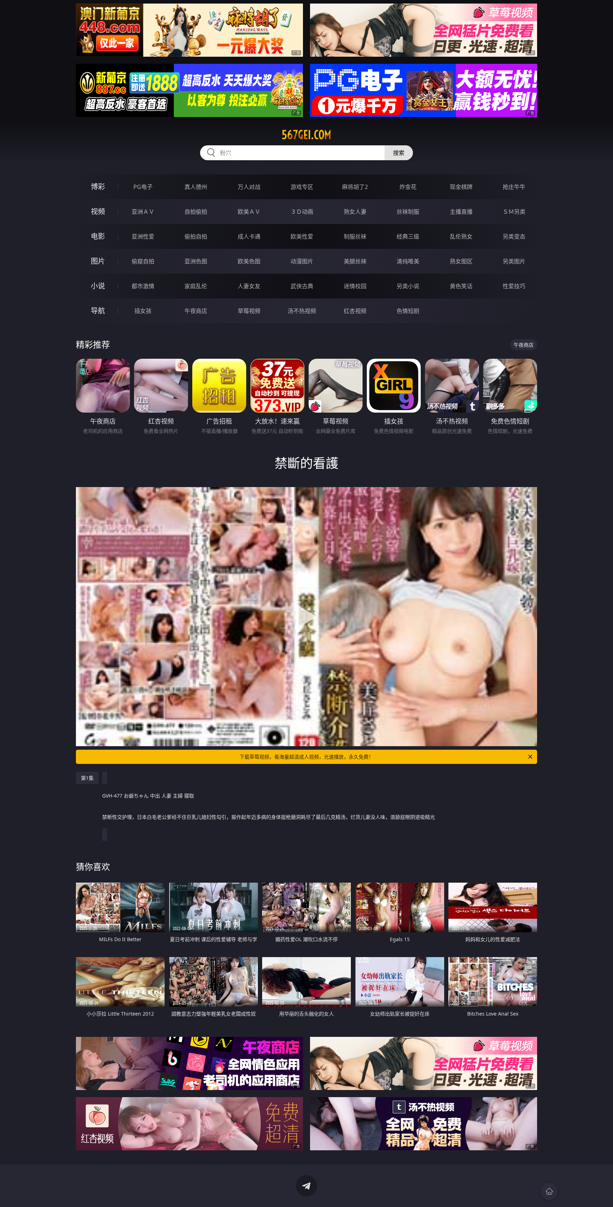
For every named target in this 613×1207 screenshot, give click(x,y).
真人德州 (195, 187)
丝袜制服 (408, 212)
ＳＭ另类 (514, 212)
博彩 (98, 186)
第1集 (87, 778)
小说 (98, 286)
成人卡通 (249, 236)
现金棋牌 (461, 187)
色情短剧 (408, 311)
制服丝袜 (355, 236)
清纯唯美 (408, 261)
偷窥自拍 (143, 261)
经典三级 (408, 236)
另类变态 (514, 236)
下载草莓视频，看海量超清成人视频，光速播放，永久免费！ (306, 756)
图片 (98, 261)
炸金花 (407, 187)
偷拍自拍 (195, 236)
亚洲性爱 (143, 236)
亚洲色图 (195, 261)
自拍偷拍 (195, 212)
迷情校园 (355, 286)
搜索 (398, 153)
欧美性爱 (302, 236)
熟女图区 (461, 261)
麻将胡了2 (355, 187)
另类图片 (514, 261)
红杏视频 (355, 311)
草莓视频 (249, 311)
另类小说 (408, 286)
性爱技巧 (514, 286)
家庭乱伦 (195, 286)
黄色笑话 (461, 286)
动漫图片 (302, 261)
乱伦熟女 (461, 236)
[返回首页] (549, 1191)
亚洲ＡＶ (143, 212)
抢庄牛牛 (514, 187)
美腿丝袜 (355, 261)
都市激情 (143, 286)
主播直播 (461, 212)
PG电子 (143, 187)
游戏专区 (302, 187)
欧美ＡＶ (249, 212)
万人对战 (249, 187)
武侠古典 (302, 286)
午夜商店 (195, 311)
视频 (98, 211)
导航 (98, 310)
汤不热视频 (302, 311)
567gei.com (306, 135)
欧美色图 (249, 261)
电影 (98, 236)
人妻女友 (249, 286)
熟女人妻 (355, 212)
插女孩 (142, 311)
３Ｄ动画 (302, 212)
